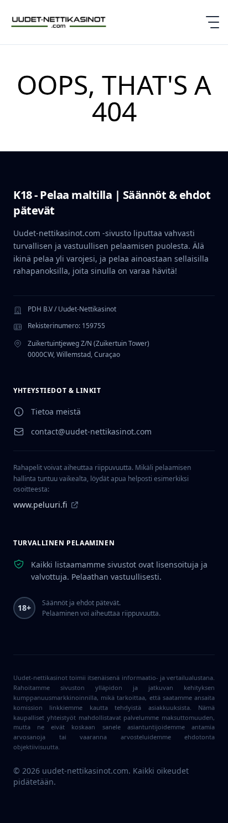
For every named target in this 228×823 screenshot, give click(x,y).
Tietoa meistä (56, 411)
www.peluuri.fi (40, 504)
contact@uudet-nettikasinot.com (91, 431)
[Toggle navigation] (208, 22)
